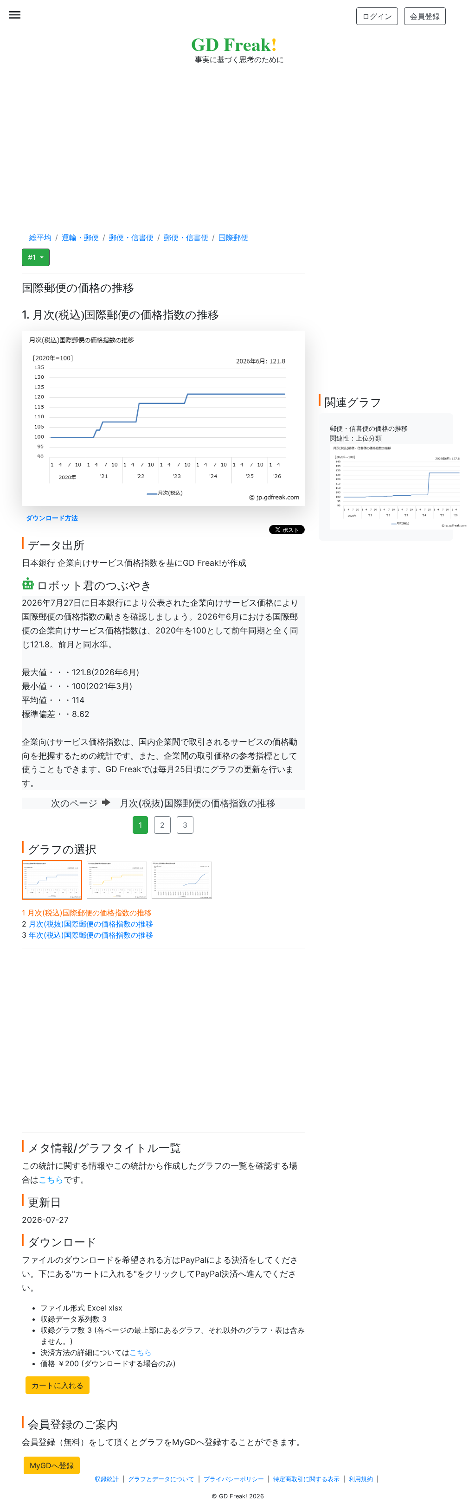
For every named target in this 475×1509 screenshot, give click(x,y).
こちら (51, 1179)
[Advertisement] (237, 139)
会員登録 (425, 16)
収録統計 (107, 1479)
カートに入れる (57, 1385)
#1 (33, 257)
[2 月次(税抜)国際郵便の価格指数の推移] (117, 879)
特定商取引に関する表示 (306, 1479)
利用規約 (361, 1479)
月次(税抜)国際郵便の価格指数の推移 (91, 923)
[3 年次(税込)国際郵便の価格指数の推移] (182, 879)
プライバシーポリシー (234, 1479)
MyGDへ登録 (52, 1465)
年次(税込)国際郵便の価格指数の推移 (91, 935)
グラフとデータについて (161, 1479)
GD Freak (234, 44)
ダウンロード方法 (52, 518)
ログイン (377, 16)
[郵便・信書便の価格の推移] (399, 486)
